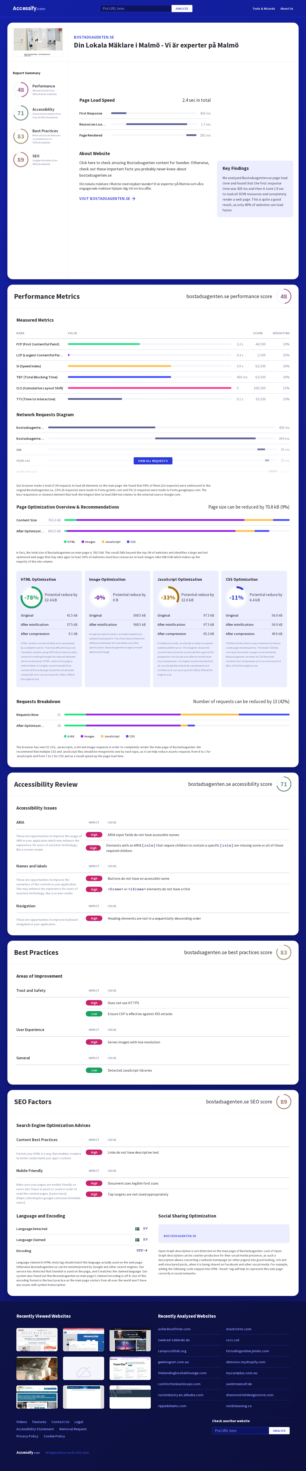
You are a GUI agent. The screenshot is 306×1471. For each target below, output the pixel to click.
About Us (286, 8)
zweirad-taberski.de (174, 1340)
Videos (21, 1421)
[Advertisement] (183, 77)
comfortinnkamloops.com (179, 1384)
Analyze (182, 8)
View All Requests (153, 461)
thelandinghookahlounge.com (182, 1373)
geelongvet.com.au (173, 1362)
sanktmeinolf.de (239, 1384)
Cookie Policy (54, 1436)
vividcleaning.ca (239, 1406)
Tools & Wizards (263, 8)
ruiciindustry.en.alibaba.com (180, 1395)
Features (39, 1421)
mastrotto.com (238, 1329)
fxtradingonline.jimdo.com (247, 1351)
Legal (79, 1421)
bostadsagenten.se (94, 37)
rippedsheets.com (172, 1406)
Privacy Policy (27, 1436)
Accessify (29, 8)
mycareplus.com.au (241, 1373)
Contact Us (60, 1421)
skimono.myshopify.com (245, 1362)
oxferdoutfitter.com (174, 1329)
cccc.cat (232, 1340)
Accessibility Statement (35, 1429)
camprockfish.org (172, 1351)
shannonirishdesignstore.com (250, 1395)
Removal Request (73, 1429)
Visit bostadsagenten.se (104, 198)
